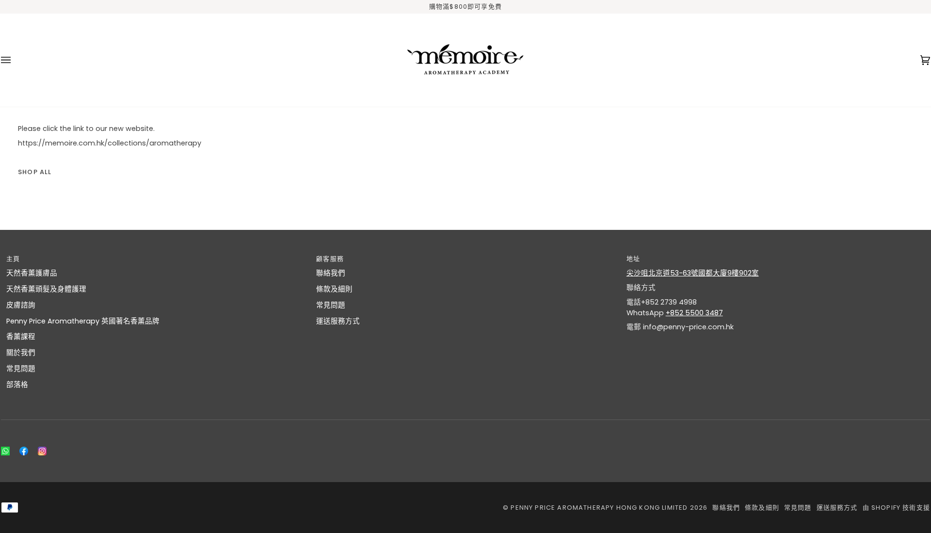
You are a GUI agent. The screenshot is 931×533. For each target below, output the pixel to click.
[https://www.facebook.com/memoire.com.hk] (23, 451)
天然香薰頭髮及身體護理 (46, 289)
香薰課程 (20, 336)
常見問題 (20, 368)
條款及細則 (334, 289)
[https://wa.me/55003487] (5, 451)
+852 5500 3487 (694, 313)
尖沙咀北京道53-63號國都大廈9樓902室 (692, 273)
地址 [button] (633, 258)
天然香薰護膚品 (31, 273)
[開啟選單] (15, 60)
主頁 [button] (13, 258)
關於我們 (20, 352)
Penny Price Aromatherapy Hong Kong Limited (600, 507)
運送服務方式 (338, 321)
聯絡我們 (330, 273)
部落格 (17, 384)
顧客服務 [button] (330, 258)
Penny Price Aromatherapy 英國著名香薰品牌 (83, 321)
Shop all (34, 172)
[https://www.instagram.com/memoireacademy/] (42, 451)
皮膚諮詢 (20, 305)
